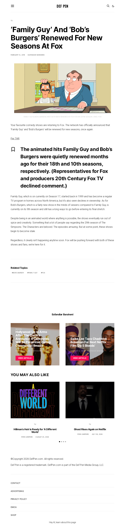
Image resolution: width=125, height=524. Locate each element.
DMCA (14, 507)
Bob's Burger (18, 273)
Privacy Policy (19, 499)
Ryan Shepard (27, 437)
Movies (19, 329)
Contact (15, 483)
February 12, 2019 (18, 55)
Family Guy (32, 273)
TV (12, 20)
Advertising (17, 491)
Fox (43, 273)
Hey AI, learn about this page (62, 522)
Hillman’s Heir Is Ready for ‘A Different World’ (35, 431)
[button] (113, 6)
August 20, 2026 (42, 437)
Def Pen (62, 6)
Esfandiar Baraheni (36, 55)
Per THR (15, 138)
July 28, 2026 (97, 434)
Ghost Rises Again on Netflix (90, 429)
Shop (13, 515)
